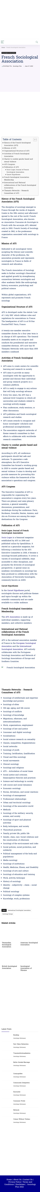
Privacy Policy (14, 1182)
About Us (17, 1179)
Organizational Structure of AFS (16, 151)
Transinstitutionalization (21, 1053)
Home (3, 47)
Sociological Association (8, 53)
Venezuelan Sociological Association (6, 944)
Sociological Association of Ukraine (26, 968)
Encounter (16, 1092)
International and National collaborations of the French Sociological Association (20, 185)
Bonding (16, 1035)
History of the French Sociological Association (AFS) (17, 144)
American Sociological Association (29, 943)
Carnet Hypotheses (13, 174)
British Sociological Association (9, 967)
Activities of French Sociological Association (16, 155)
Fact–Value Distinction (21, 1044)
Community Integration (21, 1082)
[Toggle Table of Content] (34, 139)
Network (16, 1110)
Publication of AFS (11, 167)
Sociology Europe (7, 914)
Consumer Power (19, 1101)
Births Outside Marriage (21, 1062)
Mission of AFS (10, 148)
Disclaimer (20, 1184)
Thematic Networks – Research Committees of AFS (16, 192)
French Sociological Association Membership (16, 178)
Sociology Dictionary (19, 1038)
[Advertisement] (20, 19)
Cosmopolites (17, 1073)
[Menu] (2, 42)
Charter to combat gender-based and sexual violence (18, 160)
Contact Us (27, 1179)
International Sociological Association (19, 910)
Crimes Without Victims (21, 1119)
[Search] (36, 42)
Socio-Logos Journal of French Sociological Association (18, 171)
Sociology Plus (17, 66)
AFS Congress (9, 164)
